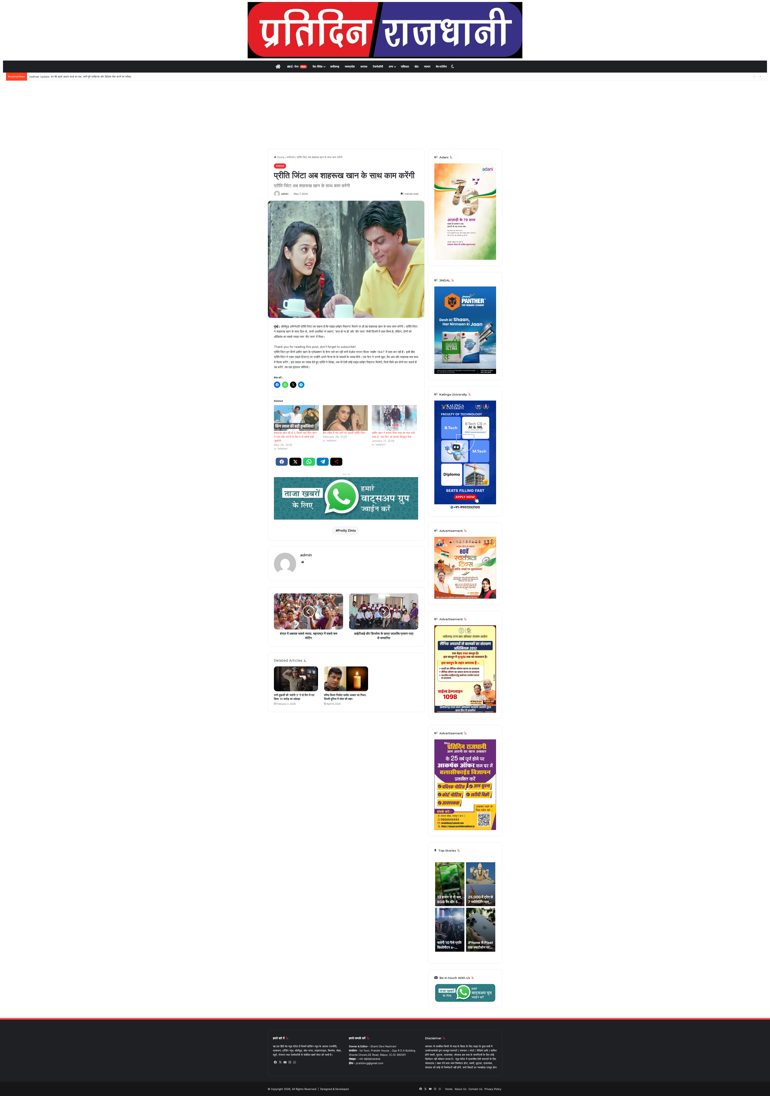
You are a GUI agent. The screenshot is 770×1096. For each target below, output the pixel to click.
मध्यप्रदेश (350, 66)
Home (280, 157)
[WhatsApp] (294, 1062)
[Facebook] (275, 1062)
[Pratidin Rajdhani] (385, 30)
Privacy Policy (492, 1089)
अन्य (391, 66)
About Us (460, 1089)
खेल (416, 66)
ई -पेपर (298, 66)
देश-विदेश (317, 66)
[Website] (302, 562)
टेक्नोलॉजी (378, 66)
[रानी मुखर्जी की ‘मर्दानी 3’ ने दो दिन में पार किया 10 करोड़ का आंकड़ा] (296, 678)
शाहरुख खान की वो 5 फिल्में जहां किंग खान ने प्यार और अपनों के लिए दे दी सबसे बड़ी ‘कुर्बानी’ (295, 436)
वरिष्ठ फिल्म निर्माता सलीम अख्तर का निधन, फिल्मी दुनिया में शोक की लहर (345, 697)
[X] (280, 1062)
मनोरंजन (291, 157)
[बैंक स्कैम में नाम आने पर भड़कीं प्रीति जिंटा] (345, 418)
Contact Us (475, 1089)
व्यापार (427, 66)
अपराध (363, 66)
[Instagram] (289, 1062)
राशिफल (405, 66)
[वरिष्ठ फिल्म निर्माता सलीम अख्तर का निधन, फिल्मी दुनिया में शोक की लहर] (346, 678)
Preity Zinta (347, 530)
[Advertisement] (385, 115)
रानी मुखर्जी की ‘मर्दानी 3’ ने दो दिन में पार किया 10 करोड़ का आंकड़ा (294, 697)
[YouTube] (285, 1062)
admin (284, 193)
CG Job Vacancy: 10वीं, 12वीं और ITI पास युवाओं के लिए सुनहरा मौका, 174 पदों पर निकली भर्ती (77, 76)
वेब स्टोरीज (441, 66)
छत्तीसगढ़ (334, 66)
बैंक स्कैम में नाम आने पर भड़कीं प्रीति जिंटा (344, 432)
